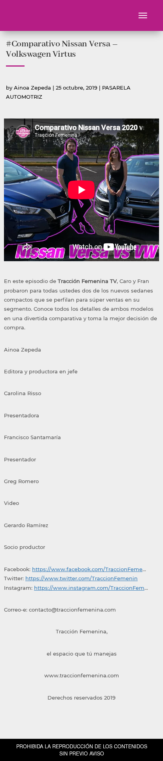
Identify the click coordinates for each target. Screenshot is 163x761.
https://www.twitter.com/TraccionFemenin (81, 578)
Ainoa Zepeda (32, 87)
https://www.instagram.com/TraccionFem (89, 588)
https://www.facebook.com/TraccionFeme (87, 569)
